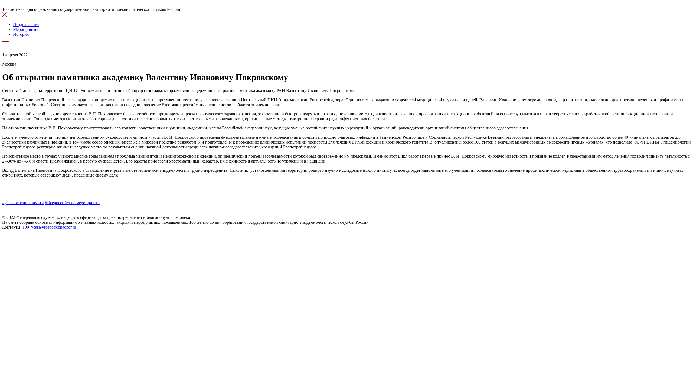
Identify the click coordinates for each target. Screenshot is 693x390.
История (21, 34)
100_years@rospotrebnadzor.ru (49, 227)
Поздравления (26, 24)
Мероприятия (25, 29)
